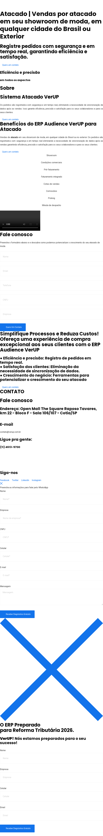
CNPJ (2, 529)
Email (2, 807)
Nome (3, 491)
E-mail (3, 567)
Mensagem (5, 586)
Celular (3, 548)
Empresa (4, 510)
